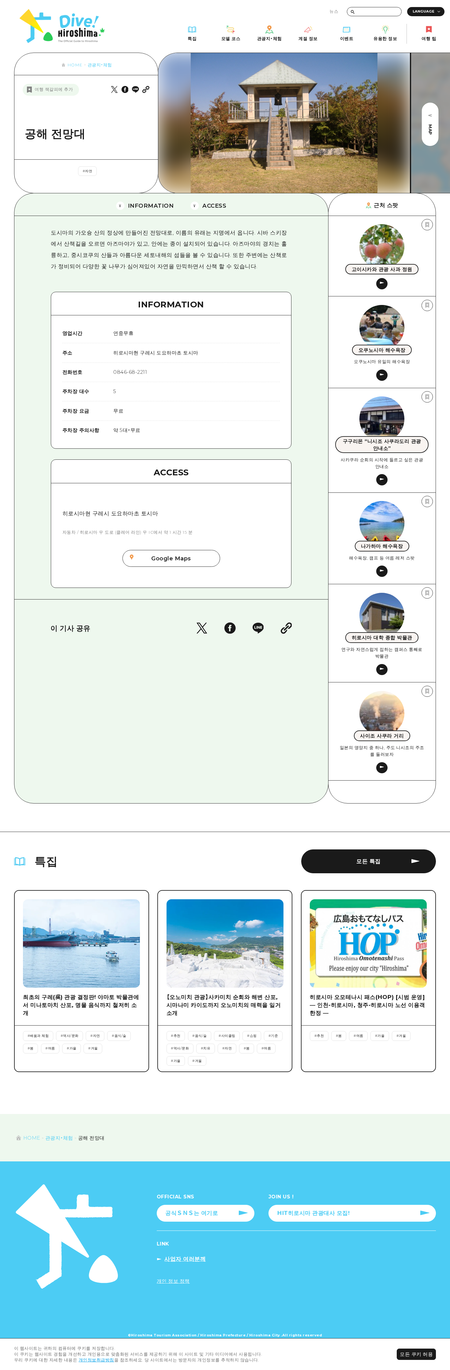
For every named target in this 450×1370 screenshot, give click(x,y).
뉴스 (333, 11)
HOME (75, 64)
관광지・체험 (100, 64)
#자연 (87, 171)
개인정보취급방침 (96, 1359)
